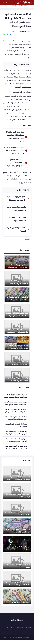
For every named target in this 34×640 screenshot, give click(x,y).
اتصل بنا (5, 627)
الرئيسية (28, 627)
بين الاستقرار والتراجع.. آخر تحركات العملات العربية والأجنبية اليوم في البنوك (15, 162)
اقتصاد (20, 5)
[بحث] (10, 2)
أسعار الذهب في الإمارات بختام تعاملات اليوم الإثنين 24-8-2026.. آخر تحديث (14, 150)
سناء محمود (22, 31)
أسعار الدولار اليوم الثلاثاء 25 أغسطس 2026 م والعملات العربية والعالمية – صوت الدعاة (15, 137)
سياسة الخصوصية (17, 627)
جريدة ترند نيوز (24, 2)
